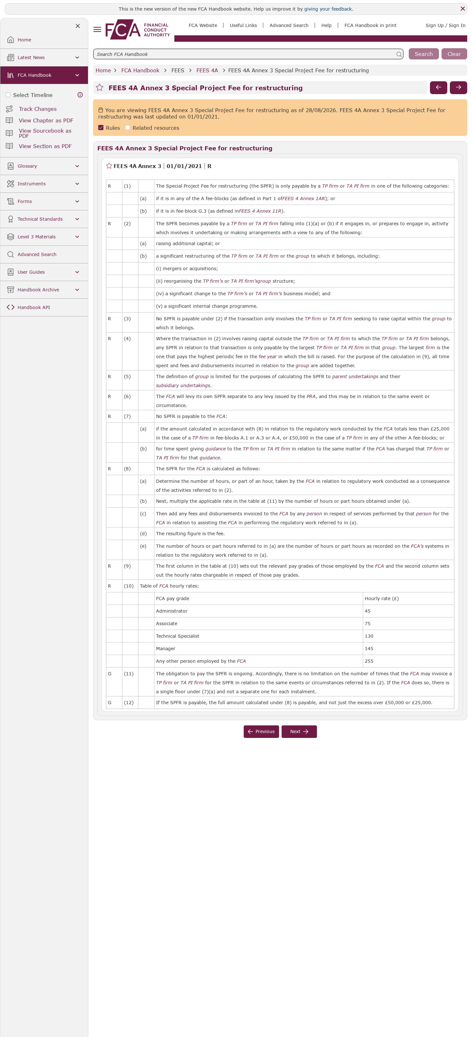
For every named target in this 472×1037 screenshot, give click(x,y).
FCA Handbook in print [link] (371, 25)
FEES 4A (207, 70)
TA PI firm (358, 186)
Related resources (156, 128)
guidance (215, 449)
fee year (268, 356)
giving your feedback (328, 9)
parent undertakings (355, 376)
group (302, 256)
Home (103, 70)
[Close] (462, 8)
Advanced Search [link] (289, 25)
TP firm (330, 186)
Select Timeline (33, 95)
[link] (137, 29)
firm (430, 347)
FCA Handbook (140, 70)
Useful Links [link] (243, 25)
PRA (311, 396)
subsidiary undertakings (183, 385)
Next (295, 731)
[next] (458, 87)
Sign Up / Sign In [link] (446, 25)
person (314, 513)
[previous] (438, 87)
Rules (113, 128)
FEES (178, 70)
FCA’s (417, 546)
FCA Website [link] (203, 25)
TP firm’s (213, 281)
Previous (265, 731)
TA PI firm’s (244, 281)
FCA (170, 396)
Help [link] (326, 25)
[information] (80, 95)
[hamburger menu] (97, 30)
